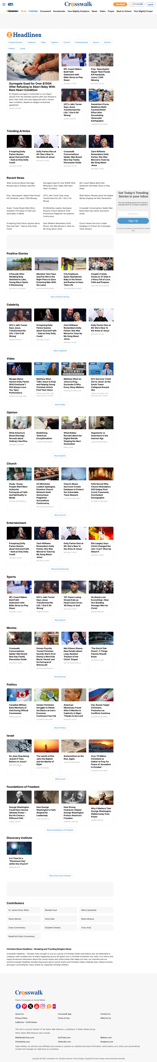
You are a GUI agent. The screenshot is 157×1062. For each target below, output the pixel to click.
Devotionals (59, 11)
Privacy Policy (21, 1018)
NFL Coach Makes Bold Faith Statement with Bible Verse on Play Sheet (94, 186)
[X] (30, 1006)
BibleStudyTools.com (24, 1037)
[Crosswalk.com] (78, 4)
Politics (12, 48)
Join (120, 4)
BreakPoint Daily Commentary (22, 936)
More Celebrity (60, 351)
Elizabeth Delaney (53, 927)
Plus (23, 11)
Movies (107, 42)
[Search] (10, 4)
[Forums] (48, 1006)
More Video (60, 404)
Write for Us (105, 1018)
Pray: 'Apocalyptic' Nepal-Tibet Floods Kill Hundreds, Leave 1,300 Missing (23, 196)
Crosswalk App (64, 1014)
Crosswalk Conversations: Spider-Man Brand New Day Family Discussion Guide (96, 211)
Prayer (111, 11)
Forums (33, 11)
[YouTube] (36, 1006)
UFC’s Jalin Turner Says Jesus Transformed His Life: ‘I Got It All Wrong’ (57, 198)
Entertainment (81, 42)
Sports (96, 42)
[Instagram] (42, 1006)
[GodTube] (54, 1006)
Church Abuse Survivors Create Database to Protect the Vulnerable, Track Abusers (95, 226)
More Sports (60, 620)
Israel (22, 48)
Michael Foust (51, 910)
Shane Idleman (15, 919)
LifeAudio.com (64, 1041)
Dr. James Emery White (19, 910)
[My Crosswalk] (136, 4)
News (94, 11)
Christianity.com (22, 1041)
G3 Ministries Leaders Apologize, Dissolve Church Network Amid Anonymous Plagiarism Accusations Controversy (58, 212)
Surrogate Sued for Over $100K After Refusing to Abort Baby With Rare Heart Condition (59, 186)
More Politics (60, 728)
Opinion (54, 42)
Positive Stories (15, 42)
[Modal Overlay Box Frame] (133, 211)
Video (103, 11)
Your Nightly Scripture (78, 11)
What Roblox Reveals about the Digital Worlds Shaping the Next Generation (96, 196)
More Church (60, 515)
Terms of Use (64, 1018)
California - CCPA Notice (26, 1022)
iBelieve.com (106, 1037)
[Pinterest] (24, 1006)
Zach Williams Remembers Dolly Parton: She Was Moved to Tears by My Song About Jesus (58, 226)
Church (66, 42)
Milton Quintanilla (88, 910)
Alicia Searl (50, 919)
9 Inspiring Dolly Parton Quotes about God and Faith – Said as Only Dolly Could (23, 226)
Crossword (45, 11)
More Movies (60, 677)
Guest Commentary (17, 927)
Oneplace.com (106, 1041)
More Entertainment (60, 569)
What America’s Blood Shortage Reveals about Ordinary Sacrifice (21, 184)
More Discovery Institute (60, 875)
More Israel (60, 779)
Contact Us (105, 1014)
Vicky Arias (86, 927)
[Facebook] (18, 1006)
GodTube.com (64, 1037)
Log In (150, 4)
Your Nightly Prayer (143, 11)
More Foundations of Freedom (60, 830)
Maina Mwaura (87, 919)
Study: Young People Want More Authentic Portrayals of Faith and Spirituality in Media (21, 211)
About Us (19, 1014)
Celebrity (32, 42)
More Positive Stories (60, 297)
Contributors (15, 903)
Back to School (124, 11)
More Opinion (60, 456)
